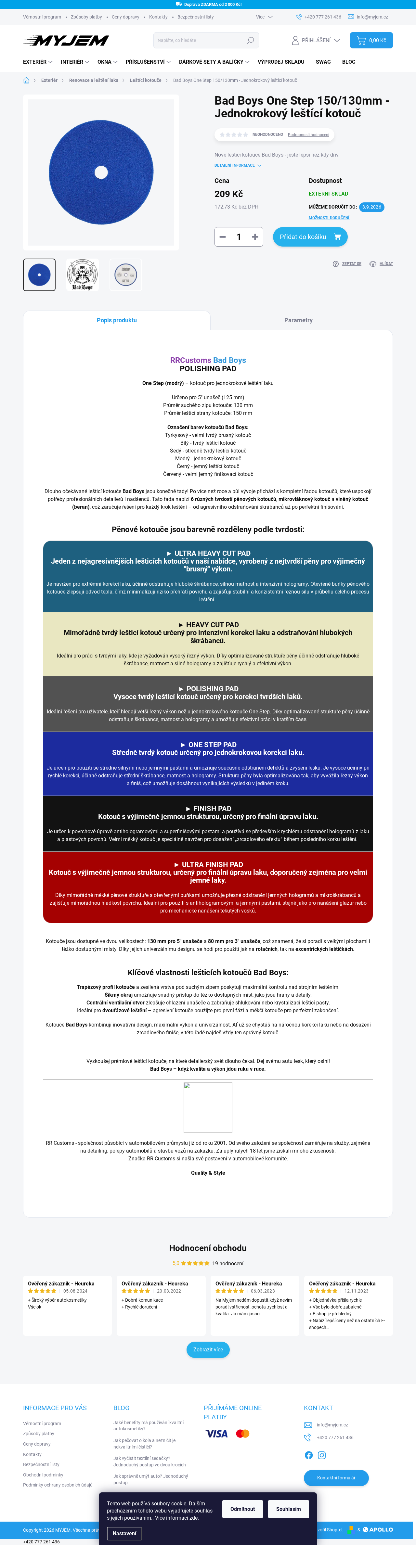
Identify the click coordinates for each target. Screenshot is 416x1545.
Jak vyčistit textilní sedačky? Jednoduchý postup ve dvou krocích (149, 1461)
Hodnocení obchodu (208, 1248)
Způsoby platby (38, 1433)
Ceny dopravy (125, 16)
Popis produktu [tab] (117, 320)
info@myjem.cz (332, 1424)
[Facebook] (309, 1454)
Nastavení (124, 1533)
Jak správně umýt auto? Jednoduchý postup (150, 1479)
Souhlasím (288, 1509)
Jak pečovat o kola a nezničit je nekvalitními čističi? (144, 1443)
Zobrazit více (208, 1350)
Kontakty (158, 16)
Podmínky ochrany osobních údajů (58, 1485)
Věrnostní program (42, 1423)
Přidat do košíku (303, 237)
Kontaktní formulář (336, 1477)
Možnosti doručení (329, 218)
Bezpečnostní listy (195, 16)
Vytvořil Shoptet (327, 1529)
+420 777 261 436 (335, 1437)
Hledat (250, 40)
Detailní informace (234, 165)
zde (193, 1518)
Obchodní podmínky (43, 1474)
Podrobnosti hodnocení (308, 135)
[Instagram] (322, 1454)
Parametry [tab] (298, 320)
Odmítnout (242, 1509)
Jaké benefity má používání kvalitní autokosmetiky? (148, 1426)
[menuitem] (38, 62)
